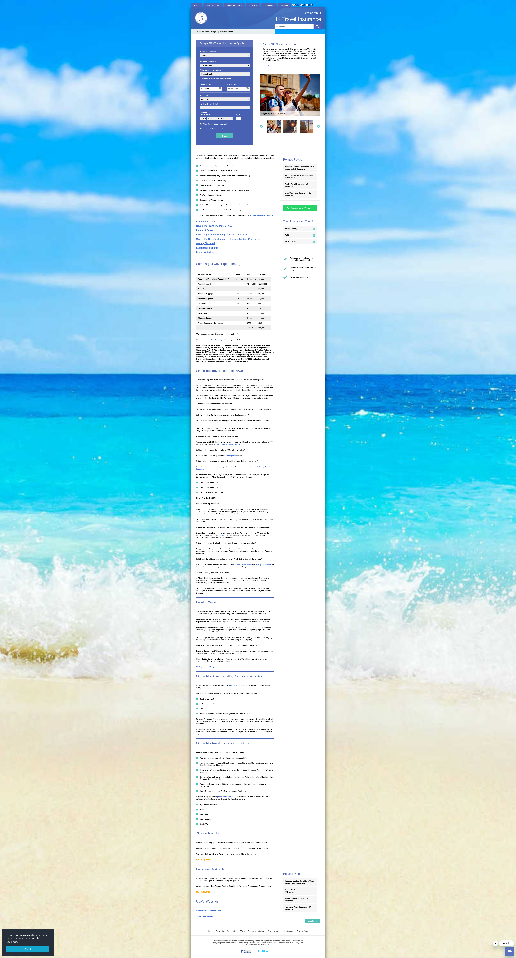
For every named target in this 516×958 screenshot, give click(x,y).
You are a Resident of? (209, 62)
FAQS (287, 235)
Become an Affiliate (256, 931)
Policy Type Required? (208, 51)
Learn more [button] (12, 942)
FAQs (242, 931)
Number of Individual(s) (209, 104)
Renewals (253, 5)
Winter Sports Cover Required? (215, 124)
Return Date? (232, 85)
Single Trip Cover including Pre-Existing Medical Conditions (228, 238)
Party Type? (204, 95)
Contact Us (269, 5)
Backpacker (232, 455)
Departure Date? (206, 85)
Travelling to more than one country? (215, 79)
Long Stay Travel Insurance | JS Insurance (298, 193)
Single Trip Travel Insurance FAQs (214, 225)
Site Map (284, 5)
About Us (220, 931)
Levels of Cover (204, 230)
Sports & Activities (234, 5)
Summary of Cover (206, 221)
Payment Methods (275, 931)
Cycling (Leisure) (207, 699)
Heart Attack (205, 814)
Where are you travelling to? (211, 70)
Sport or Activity (235, 685)
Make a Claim (290, 241)
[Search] (317, 26)
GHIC (222, 535)
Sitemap (289, 931)
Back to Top (313, 921)
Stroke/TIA (204, 824)
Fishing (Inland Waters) (209, 703)
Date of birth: (205, 115)
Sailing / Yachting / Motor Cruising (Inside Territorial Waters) (225, 713)
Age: (238, 115)
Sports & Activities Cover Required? (217, 129)
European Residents (207, 247)
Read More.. (267, 65)
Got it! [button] (28, 949)
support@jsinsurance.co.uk (261, 215)
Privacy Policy (303, 931)
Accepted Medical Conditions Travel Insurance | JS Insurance (299, 167)
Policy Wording (215, 339)
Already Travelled (205, 243)
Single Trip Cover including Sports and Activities (222, 234)
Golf (201, 708)
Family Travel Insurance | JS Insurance (296, 185)
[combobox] (294, 26)
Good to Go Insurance (242, 564)
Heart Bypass (205, 819)
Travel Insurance (213, 5)
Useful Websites (205, 252)
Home (196, 5)
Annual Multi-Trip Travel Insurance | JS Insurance (299, 176)
